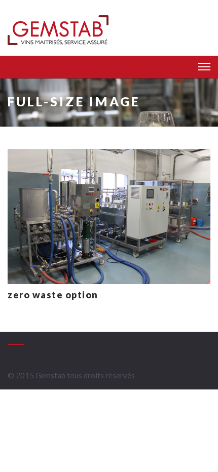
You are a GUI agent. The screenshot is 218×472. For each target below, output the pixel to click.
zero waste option (53, 294)
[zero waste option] (109, 215)
